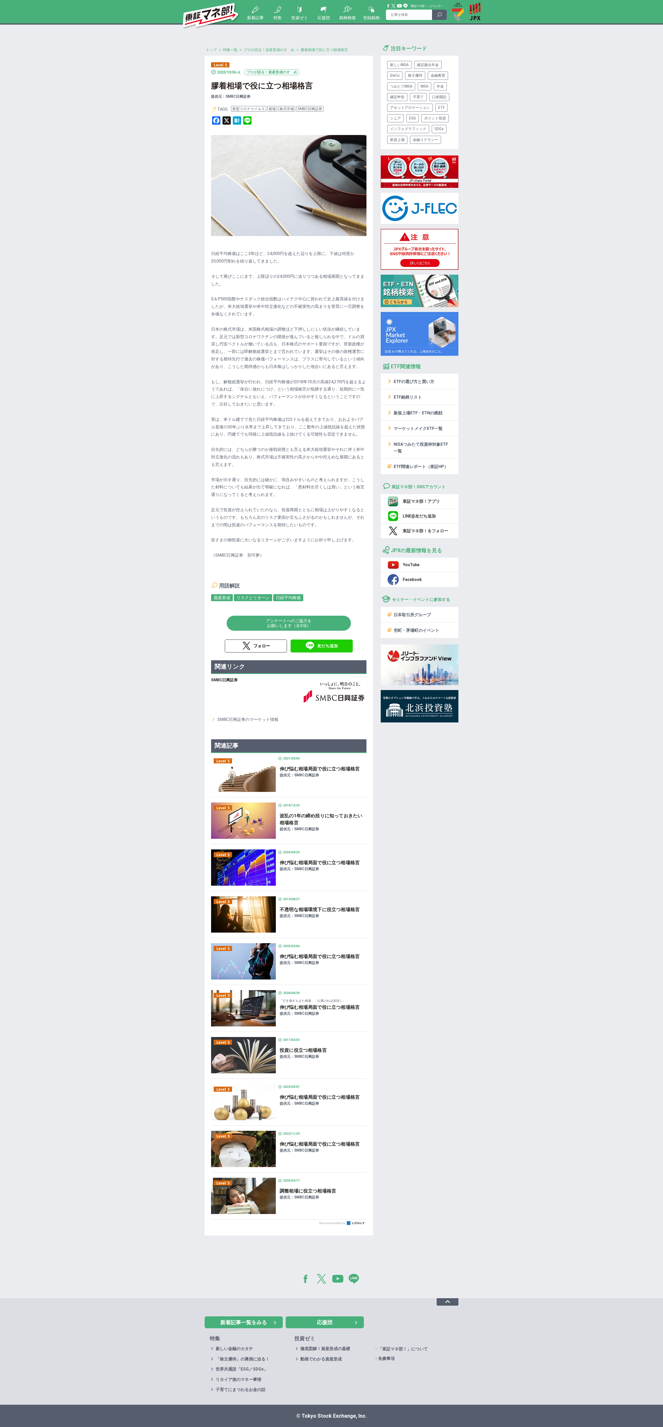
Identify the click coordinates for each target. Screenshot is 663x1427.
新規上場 (397, 140)
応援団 (324, 17)
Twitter (393, 6)
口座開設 (439, 97)
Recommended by (332, 1223)
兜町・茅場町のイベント (416, 630)
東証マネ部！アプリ (421, 501)
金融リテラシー (425, 140)
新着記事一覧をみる (243, 1322)
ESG (412, 118)
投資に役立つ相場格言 (303, 1050)
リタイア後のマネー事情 (238, 1379)
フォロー (262, 645)
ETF (441, 107)
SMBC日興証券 (310, 109)
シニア (395, 118)
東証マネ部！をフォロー (425, 530)
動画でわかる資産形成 (321, 1359)
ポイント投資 (435, 118)
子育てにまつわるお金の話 (240, 1389)
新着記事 (255, 17)
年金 (440, 86)
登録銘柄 (371, 17)
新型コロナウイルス (248, 109)
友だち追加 (327, 645)
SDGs (439, 129)
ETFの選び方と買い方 (414, 381)
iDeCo (395, 75)
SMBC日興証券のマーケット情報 (247, 719)
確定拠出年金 (428, 65)
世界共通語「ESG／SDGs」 (242, 1369)
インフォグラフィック (408, 129)
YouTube (399, 6)
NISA (424, 86)
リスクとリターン (253, 597)
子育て (418, 97)
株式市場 (286, 109)
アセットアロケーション (410, 107)
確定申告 (397, 97)
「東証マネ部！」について (424, 6)
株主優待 (415, 75)
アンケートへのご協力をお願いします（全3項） (289, 623)
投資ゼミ (299, 17)
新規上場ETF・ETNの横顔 (418, 412)
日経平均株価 (288, 597)
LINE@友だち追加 (419, 516)
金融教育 (438, 75)
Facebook (388, 6)
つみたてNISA (401, 86)
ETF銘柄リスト (408, 397)
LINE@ (355, 1280)
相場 (272, 109)
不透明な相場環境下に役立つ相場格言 (320, 909)
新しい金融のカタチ (234, 1348)
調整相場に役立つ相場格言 (308, 1191)
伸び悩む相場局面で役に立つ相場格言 (320, 768)
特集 (277, 17)
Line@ (405, 6)
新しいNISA (399, 65)
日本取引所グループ (412, 614)
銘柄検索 (347, 17)
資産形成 (222, 597)
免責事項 (386, 1358)
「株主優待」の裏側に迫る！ (243, 1359)
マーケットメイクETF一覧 (418, 428)
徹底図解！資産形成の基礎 (325, 1348)
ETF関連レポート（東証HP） (421, 466)
